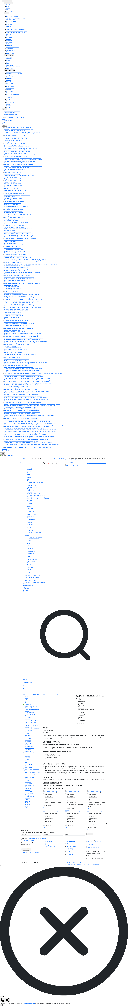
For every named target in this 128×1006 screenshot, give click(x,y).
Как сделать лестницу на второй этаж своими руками (18, 127)
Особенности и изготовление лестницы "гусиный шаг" (18, 228)
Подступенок (9, 83)
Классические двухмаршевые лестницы (14, 177)
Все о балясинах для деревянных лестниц (15, 270)
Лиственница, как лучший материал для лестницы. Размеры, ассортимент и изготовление (27, 236)
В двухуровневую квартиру (13, 66)
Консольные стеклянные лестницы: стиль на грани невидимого (21, 407)
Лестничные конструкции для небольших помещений (18, 328)
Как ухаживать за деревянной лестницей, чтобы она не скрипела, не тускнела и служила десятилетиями (31, 444)
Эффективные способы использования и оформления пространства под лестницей (26, 362)
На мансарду (9, 65)
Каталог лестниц (7, 1)
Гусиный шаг (9, 45)
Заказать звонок (25, 852)
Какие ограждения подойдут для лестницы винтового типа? (20, 278)
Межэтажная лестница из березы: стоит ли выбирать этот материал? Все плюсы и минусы (28, 442)
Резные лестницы (11, 52)
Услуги (4, 109)
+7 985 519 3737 (10, 455)
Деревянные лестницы (12, 15)
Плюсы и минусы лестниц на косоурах (14, 227)
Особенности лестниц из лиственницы (14, 251)
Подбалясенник (10, 102)
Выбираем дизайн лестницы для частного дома (16, 309)
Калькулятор (5, 450)
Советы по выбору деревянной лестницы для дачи (17, 265)
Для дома (8, 62)
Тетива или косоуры (9, 196)
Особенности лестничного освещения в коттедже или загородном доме (23, 299)
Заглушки (8, 104)
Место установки (9, 55)
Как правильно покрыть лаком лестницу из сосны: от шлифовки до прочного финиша (26, 439)
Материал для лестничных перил (13, 211)
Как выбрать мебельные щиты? (12, 288)
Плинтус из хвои (10, 96)
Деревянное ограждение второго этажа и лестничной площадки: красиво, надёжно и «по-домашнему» (31, 401)
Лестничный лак (8, 200)
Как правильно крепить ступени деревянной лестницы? (19, 134)
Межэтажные (9, 68)
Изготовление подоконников (12, 111)
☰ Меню (3, 453)
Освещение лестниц (9, 182)
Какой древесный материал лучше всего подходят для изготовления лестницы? (25, 259)
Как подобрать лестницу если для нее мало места (17, 195)
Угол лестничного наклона (11, 204)
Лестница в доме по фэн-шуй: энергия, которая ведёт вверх (19, 413)
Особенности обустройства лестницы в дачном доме (18, 296)
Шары (8, 107)
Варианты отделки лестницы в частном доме (16, 310)
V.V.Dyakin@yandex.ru (58, 458)
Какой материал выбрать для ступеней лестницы (17, 150)
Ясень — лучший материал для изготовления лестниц (18, 235)
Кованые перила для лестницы (14, 73)
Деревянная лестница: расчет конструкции (15, 349)
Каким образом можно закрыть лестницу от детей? (17, 304)
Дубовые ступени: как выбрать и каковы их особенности (19, 233)
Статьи (4, 125)
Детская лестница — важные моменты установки (17, 275)
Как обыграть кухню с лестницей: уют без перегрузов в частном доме (22, 402)
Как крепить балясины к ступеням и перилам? (16, 290)
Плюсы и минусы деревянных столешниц (15, 256)
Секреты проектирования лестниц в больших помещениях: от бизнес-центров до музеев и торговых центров (33, 373)
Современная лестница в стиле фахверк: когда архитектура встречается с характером (26, 399)
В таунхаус (9, 58)
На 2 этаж (8, 26)
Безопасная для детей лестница (12, 203)
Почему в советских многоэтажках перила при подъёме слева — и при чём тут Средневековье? (29, 415)
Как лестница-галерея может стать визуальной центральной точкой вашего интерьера (27, 378)
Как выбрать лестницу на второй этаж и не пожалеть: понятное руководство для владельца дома (29, 446)
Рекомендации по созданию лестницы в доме (16, 217)
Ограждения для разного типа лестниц (14, 143)
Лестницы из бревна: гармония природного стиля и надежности (21, 394)
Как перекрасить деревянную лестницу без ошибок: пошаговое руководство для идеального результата (31, 437)
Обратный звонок (91, 463)
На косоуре (9, 40)
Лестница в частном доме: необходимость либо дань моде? (20, 161)
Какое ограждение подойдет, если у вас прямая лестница (19, 277)
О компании (5, 124)
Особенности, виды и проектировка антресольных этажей (19, 343)
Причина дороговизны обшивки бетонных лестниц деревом (20, 175)
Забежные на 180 (10, 50)
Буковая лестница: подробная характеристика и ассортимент (20, 238)
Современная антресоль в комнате (13, 319)
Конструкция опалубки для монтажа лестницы (16, 359)
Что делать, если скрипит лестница (13, 209)
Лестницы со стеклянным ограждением (16, 31)
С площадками (10, 53)
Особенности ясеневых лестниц (12, 224)
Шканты (8, 105)
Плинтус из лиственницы (12, 94)
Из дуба (8, 5)
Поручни (8, 80)
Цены (3, 119)
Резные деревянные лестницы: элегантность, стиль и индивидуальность (23, 396)
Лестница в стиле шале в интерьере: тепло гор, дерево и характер (21, 410)
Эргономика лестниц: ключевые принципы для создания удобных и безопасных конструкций (28, 380)
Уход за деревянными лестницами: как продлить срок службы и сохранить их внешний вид (28, 381)
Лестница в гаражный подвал (12, 330)
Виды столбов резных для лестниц (13, 172)
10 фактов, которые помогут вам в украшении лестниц (18, 273)
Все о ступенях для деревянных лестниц (14, 262)
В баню (8, 63)
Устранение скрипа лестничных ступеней (15, 360)
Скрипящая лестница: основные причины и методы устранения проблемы (23, 338)
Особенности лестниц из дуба (12, 246)
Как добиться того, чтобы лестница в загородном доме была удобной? (22, 261)
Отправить (90, 834)
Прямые (8, 39)
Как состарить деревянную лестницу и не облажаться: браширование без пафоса (25, 397)
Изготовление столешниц (11, 112)
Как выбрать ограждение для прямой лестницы (16, 219)
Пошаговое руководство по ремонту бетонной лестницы (19, 364)
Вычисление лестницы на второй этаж (14, 193)
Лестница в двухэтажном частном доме (14, 331)
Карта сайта (78, 862)
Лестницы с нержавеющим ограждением (17, 32)
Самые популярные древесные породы (14, 249)
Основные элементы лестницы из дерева (15, 254)
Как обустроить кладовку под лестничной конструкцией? (19, 298)
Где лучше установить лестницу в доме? (14, 169)
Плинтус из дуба (10, 93)
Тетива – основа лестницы (11, 187)
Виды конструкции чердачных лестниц (14, 171)
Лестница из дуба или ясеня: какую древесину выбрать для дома (21, 441)
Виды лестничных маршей (11, 188)
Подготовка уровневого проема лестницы (15, 153)
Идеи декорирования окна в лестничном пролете (17, 365)
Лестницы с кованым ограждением (15, 29)
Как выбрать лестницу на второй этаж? (14, 135)
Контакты (4, 449)
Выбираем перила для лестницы (12, 347)
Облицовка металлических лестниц (15, 18)
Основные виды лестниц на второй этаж (14, 130)
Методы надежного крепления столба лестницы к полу (18, 367)
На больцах (9, 44)
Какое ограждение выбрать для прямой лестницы (17, 151)
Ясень (8, 8)
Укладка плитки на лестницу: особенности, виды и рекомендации (21, 336)
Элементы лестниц (10, 70)
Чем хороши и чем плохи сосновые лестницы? (16, 222)
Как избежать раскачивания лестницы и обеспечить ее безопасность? (22, 375)
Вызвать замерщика (86, 725)
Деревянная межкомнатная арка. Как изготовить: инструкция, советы (22, 245)
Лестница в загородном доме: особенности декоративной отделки (21, 294)
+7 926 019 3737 (75, 465)
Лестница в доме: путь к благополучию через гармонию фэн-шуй (21, 389)
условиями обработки (29, 1003)
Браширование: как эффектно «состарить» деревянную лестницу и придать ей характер (27, 421)
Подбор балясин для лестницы (12, 174)
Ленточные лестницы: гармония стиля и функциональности (20, 392)
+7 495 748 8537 (69, 462)
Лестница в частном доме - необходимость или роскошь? (19, 154)
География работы (70, 862)
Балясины (9, 78)
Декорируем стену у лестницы (12, 357)
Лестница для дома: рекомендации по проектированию (18, 164)
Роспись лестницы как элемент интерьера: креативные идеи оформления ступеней (26, 434)
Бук (7, 9)
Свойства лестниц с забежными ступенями (15, 280)
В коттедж (9, 57)
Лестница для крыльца (10, 346)
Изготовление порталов (10, 114)
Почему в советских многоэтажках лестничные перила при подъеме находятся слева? (26, 391)
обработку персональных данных (38, 838)
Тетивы (8, 99)
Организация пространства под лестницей (15, 190)
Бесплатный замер (101, 463)
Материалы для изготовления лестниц (14, 183)
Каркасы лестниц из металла (13, 72)
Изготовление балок (9, 116)
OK (1, 1005)
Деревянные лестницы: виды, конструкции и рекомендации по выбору (22, 158)
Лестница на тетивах (9, 230)
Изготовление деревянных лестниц (13, 180)
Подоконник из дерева (10, 241)
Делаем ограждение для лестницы (13, 352)
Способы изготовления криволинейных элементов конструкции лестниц (23, 159)
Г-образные (9, 23)
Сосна (8, 6)
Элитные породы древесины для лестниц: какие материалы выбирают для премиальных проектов (30, 429)
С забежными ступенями (12, 47)
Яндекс (50, 464)
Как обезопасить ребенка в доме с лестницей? (16, 325)
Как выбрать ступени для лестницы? (13, 293)
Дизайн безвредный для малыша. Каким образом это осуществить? (22, 283)
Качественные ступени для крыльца (13, 327)
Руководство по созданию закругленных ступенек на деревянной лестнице (24, 368)
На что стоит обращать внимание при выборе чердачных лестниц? (22, 272)
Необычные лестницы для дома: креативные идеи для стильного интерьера (24, 372)
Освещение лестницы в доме (12, 317)
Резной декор (10, 88)
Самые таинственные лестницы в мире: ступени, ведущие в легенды (22, 412)
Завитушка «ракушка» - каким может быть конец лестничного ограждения (23, 282)
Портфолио (5, 122)
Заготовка (9, 97)
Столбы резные (10, 86)
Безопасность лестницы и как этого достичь (16, 156)
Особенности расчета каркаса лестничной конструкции (19, 323)
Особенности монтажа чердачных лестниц (15, 322)
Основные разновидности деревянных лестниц (16, 267)
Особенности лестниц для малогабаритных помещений (19, 306)
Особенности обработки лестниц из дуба (15, 137)
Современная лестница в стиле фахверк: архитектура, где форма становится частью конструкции (29, 423)
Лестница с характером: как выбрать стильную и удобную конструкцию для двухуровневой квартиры (30, 405)
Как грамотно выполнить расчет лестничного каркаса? (18, 302)
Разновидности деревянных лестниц (13, 240)
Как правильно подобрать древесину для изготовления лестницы (21, 370)
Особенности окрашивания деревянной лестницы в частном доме (21, 301)
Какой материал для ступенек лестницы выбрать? (17, 167)
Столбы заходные (11, 85)
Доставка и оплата (7, 120)
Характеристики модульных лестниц (13, 212)
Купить (45, 807)
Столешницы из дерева (10, 243)
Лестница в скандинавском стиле (13, 198)
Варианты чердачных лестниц (12, 145)
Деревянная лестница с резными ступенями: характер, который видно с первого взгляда (27, 420)
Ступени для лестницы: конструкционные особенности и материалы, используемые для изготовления (31, 264)
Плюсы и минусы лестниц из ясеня (13, 140)
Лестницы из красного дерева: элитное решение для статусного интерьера (24, 428)
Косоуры (8, 101)
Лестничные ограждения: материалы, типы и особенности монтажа (22, 339)
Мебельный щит (10, 77)
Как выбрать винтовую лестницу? (13, 286)
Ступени (8, 75)
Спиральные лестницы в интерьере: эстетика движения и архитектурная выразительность (28, 433)
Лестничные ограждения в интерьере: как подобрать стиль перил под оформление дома (27, 447)
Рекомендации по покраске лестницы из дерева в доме (18, 129)
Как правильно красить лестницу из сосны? (15, 138)
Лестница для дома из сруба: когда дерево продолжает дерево (20, 418)
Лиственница (9, 11)
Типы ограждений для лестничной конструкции (16, 206)
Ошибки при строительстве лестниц (13, 185)
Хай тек (8, 36)
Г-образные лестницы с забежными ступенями (16, 191)
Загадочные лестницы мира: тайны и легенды (16, 386)
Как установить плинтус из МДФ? (13, 291)
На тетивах (9, 42)
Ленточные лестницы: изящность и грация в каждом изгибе (20, 417)
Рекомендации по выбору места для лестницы (16, 253)
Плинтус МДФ (10, 91)
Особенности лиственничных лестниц (14, 225)
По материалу (8, 3)
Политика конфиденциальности (90, 864)
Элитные (8, 34)
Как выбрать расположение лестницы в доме (16, 142)
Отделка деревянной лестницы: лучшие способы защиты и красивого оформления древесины (29, 436)
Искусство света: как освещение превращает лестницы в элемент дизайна (23, 376)
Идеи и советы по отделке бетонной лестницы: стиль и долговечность (22, 388)
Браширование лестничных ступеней (14, 201)
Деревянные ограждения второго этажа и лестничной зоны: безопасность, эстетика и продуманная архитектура (34, 425)
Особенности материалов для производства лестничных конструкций (22, 335)
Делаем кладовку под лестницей (12, 314)
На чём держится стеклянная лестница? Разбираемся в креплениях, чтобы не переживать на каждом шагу (32, 404)
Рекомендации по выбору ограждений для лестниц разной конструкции (23, 166)
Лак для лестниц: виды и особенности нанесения (17, 344)
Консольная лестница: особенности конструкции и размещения (21, 148)
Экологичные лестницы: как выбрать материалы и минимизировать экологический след (27, 383)
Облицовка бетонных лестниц (14, 16)
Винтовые (9, 37)
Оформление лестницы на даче (12, 312)
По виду (7, 13)
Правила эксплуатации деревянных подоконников (17, 257)
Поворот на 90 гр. (11, 19)
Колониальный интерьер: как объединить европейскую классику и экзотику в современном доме (30, 431)
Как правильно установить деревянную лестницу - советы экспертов (22, 132)
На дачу (8, 60)
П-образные (9, 24)
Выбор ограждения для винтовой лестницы (15, 163)
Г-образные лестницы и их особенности (14, 179)
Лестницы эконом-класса (12, 27)
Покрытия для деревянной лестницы (14, 351)
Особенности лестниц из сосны (12, 248)
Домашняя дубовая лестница (12, 220)
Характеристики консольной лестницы (14, 216)
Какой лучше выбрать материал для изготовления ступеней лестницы (22, 307)
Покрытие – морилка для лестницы (13, 355)
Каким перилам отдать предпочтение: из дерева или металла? (20, 269)
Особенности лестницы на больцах (13, 315)
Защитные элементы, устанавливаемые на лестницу (18, 214)
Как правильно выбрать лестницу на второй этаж (17, 320)
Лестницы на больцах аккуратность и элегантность (17, 232)
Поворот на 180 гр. (11, 21)
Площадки (9, 81)
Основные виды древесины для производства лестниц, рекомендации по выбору (25, 341)
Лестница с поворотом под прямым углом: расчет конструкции (20, 354)
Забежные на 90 (10, 48)
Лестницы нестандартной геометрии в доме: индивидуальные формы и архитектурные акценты (29, 426)
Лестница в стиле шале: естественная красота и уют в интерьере (21, 384)
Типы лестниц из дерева (10, 285)
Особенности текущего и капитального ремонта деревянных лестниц (22, 333)
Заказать (78, 725)
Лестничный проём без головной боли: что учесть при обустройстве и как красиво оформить (29, 409)
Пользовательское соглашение (73, 864)
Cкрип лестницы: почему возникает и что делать (17, 146)
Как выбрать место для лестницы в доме (14, 208)
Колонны (8, 89)
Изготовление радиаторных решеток (14, 117)
